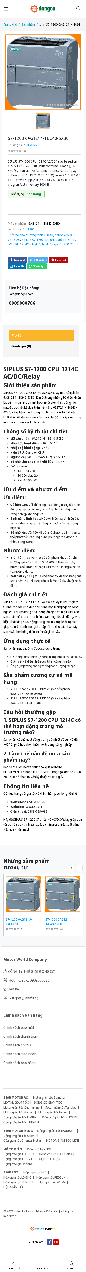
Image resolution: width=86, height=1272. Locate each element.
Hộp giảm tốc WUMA (52, 1182)
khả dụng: (18, 194)
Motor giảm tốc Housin (18, 1112)
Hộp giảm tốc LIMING (17, 1177)
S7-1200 (29, 229)
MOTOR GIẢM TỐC (16, 1102)
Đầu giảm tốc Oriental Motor (22, 1140)
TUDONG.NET (41, 772)
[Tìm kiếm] (79, 9)
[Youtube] (56, 1242)
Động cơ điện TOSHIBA (18, 1154)
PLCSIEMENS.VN (14, 772)
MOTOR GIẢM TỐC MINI (62, 1140)
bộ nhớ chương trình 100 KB (34, 235)
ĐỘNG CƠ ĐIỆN (49, 1159)
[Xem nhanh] (39, 878)
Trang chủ (10, 24)
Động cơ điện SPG (39, 1149)
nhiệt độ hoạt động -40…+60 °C (51, 244)
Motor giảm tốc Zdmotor (49, 1097)
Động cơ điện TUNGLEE (18, 1159)
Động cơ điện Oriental (18, 1164)
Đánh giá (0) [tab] (21, 346)
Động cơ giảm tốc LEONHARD (56, 1130)
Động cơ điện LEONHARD (55, 1154)
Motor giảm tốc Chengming (21, 1107)
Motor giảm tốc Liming (53, 1112)
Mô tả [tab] (16, 335)
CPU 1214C (21, 244)
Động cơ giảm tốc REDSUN (59, 1117)
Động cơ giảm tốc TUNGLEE (21, 1122)
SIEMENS (31, 145)
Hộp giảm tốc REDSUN (50, 1177)
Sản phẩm (28, 24)
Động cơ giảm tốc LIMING (20, 1117)
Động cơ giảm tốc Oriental (20, 1136)
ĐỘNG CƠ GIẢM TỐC (48, 1102)
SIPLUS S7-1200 (33, 239)
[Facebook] (49, 1242)
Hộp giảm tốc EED (35, 1172)
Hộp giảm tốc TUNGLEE (18, 1182)
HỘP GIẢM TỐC (13, 1187)
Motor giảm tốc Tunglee (61, 1107)
